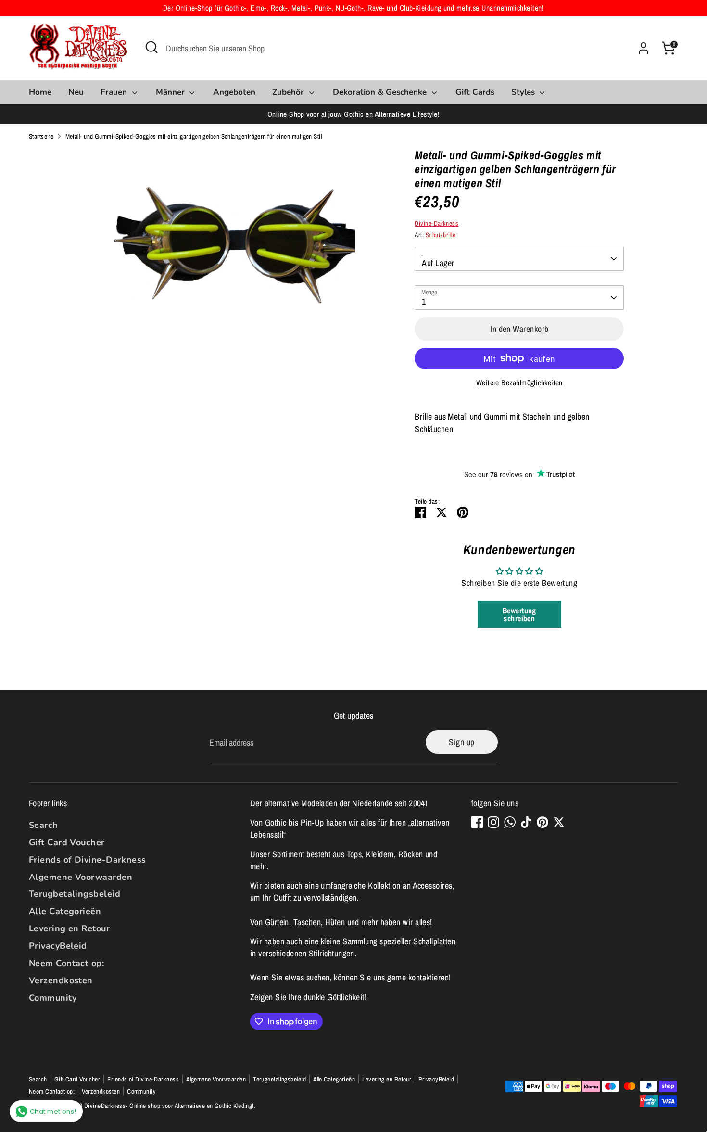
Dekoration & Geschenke (381, 92)
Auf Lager (438, 263)
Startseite (41, 136)
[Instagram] (493, 822)
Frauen (115, 92)
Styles (524, 92)
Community (52, 998)
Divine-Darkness (436, 223)
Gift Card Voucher (67, 842)
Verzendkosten (61, 980)
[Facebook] (477, 822)
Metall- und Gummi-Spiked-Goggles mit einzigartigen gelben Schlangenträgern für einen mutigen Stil (193, 136)
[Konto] (643, 48)
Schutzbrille (440, 234)
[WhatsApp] (510, 822)
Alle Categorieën (65, 911)
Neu (76, 92)
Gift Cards (474, 92)
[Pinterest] (542, 822)
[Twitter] (559, 822)
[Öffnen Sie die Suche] (151, 47)
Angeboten (234, 92)
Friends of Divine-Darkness (87, 859)
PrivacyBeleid (58, 946)
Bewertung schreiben (519, 614)
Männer (171, 92)
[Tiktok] (526, 822)
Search (43, 825)
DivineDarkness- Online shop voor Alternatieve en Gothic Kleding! (169, 1105)
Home (40, 92)
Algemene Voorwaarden (80, 877)
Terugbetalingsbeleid (74, 894)
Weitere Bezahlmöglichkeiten (519, 383)
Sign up (461, 742)
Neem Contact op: (66, 963)
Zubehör (289, 92)
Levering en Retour (69, 928)
